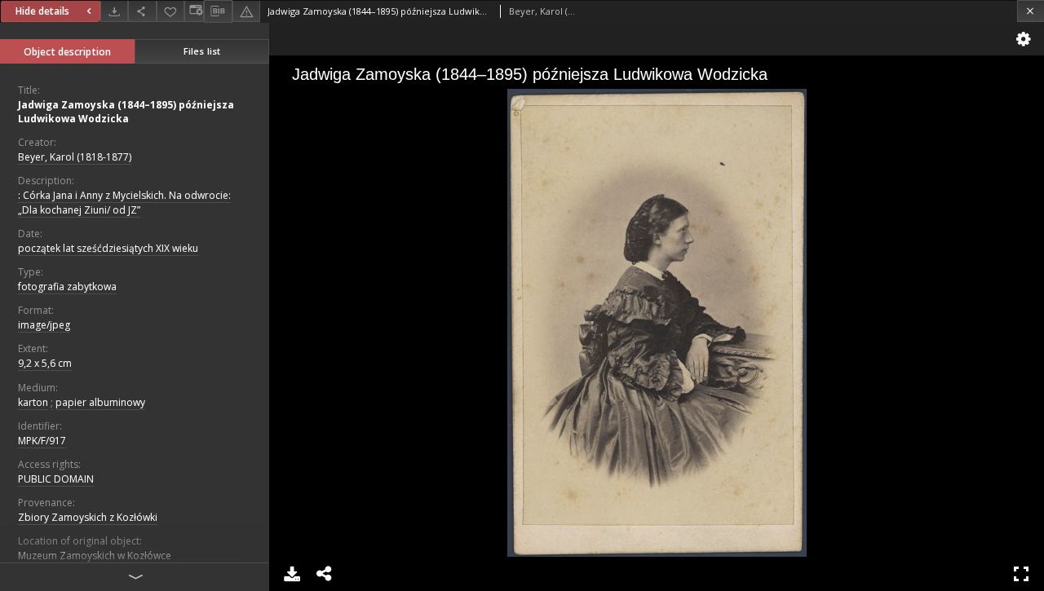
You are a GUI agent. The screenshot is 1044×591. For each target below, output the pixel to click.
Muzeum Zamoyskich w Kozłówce (94, 555)
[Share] (142, 11)
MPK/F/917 (42, 441)
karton (33, 402)
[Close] (1030, 11)
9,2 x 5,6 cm (45, 363)
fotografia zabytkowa (67, 286)
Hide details (42, 11)
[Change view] (194, 11)
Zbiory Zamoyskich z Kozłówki (87, 517)
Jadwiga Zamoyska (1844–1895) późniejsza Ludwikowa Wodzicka (126, 112)
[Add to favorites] (170, 11)
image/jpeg (44, 325)
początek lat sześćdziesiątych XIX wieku (108, 248)
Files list (202, 51)
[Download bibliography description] (218, 11)
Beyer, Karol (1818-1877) (74, 157)
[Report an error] (246, 11)
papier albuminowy (100, 402)
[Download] (114, 11)
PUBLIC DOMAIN (56, 479)
